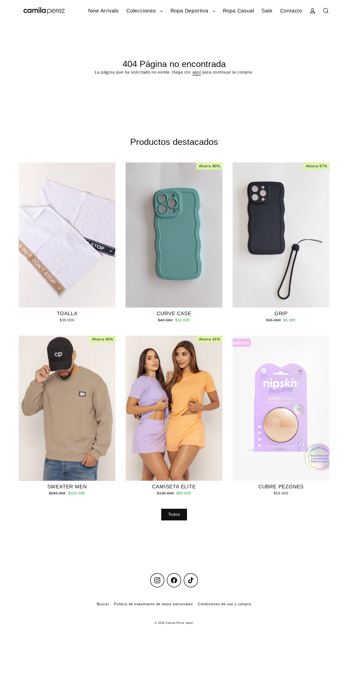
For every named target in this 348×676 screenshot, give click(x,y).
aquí (196, 72)
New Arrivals (103, 10)
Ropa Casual (238, 10)
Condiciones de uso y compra (224, 604)
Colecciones (142, 10)
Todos (174, 514)
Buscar (103, 604)
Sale (267, 10)
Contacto (291, 10)
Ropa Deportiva (190, 10)
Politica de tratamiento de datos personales (153, 604)
